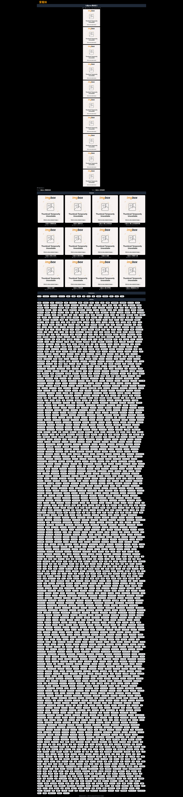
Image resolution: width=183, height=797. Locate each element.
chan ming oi (76, 598)
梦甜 (85, 568)
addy (73, 580)
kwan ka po (72, 415)
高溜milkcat (46, 515)
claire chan (74, 615)
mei (115, 417)
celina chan (48, 519)
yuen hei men (140, 371)
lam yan (97, 468)
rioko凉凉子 (101, 307)
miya (53, 334)
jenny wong (117, 410)
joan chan (126, 532)
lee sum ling (141, 537)
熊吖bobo (78, 510)
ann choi (101, 583)
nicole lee (94, 478)
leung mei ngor (91, 471)
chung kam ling (122, 612)
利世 (63, 356)
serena (47, 488)
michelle (40, 341)
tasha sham (108, 424)
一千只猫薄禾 (127, 429)
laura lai (116, 415)
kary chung (76, 534)
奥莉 (49, 397)
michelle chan (140, 417)
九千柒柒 (40, 505)
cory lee (125, 405)
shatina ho (88, 390)
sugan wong (109, 490)
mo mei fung (68, 544)
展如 (122, 563)
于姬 (55, 363)
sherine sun (88, 488)
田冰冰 (57, 322)
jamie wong (99, 383)
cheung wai (139, 602)
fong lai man (56, 456)
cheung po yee (80, 405)
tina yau (140, 493)
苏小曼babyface (47, 358)
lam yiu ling (105, 468)
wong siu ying (110, 361)
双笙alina (65, 432)
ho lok (71, 529)
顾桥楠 (102, 578)
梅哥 (81, 568)
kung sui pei (123, 466)
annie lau (40, 378)
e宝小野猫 (62, 624)
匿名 (60, 432)
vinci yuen (76, 554)
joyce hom (63, 412)
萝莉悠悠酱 (59, 512)
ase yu (76, 585)
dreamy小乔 (81, 380)
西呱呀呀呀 (45, 337)
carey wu (56, 593)
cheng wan (61, 600)
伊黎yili (54, 505)
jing (121, 532)
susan (61, 332)
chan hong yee (112, 595)
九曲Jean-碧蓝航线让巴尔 (132, 288)
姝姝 (117, 432)
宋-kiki (53, 315)
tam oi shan (50, 551)
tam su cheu (100, 424)
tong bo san (105, 371)
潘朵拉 (112, 568)
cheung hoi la (50, 602)
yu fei (135, 361)
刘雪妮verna (45, 373)
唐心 (108, 505)
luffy (60, 388)
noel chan (102, 478)
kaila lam (118, 463)
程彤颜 (90, 376)
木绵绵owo (73, 307)
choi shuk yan (130, 607)
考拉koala (65, 351)
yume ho (68, 502)
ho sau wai (83, 368)
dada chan (98, 615)
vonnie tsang (93, 498)
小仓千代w (84, 339)
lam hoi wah (63, 468)
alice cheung (74, 358)
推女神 (88, 296)
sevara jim (54, 488)
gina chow (49, 529)
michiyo (40, 419)
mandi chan (80, 473)
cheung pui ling (109, 602)
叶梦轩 (39, 561)
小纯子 (50, 507)
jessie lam (100, 532)
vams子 (47, 349)
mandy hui (87, 541)
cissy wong (119, 449)
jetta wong (41, 463)
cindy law (48, 615)
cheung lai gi (79, 602)
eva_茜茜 (132, 622)
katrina (91, 534)
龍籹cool (90, 366)
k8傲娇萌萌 (57, 385)
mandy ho (88, 473)
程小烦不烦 (40, 351)
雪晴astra (101, 324)
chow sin (115, 610)
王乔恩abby (84, 376)
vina (117, 427)
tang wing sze (86, 551)
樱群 (105, 434)
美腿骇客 (98, 296)
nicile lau (87, 478)
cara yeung (138, 517)
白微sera (68, 571)
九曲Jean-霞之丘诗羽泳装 (105, 223)
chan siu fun (103, 519)
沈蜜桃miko (116, 434)
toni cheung (41, 427)
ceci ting (59, 444)
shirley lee (96, 390)
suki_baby (112, 549)
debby (57, 380)
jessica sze (92, 532)
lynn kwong (133, 368)
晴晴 (137, 566)
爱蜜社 (79, 296)
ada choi (104, 366)
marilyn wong (125, 473)
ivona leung (126, 458)
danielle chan (94, 524)
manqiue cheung (105, 473)
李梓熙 (113, 332)
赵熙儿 (104, 512)
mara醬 (140, 368)
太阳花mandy (123, 561)
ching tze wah (60, 368)
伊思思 (50, 559)
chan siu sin (102, 598)
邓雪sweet (110, 512)
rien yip (135, 483)
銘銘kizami (40, 312)
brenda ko (121, 590)
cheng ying (80, 600)
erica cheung (121, 620)
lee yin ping (141, 385)
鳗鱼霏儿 (47, 312)
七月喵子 (72, 332)
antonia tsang (72, 439)
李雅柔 (73, 322)
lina (110, 346)
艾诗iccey (81, 573)
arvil (56, 378)
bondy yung (97, 441)
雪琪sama (127, 312)
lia (39, 388)
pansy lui (40, 480)
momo (114, 476)
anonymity (112, 351)
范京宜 (109, 573)
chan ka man (121, 595)
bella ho (92, 588)
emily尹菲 (59, 337)
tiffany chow (50, 393)
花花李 (87, 573)
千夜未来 (79, 363)
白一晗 (46, 400)
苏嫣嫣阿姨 (61, 437)
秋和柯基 (69, 317)
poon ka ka (128, 480)
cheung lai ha (51, 368)
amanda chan (112, 366)
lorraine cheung (123, 539)
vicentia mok (101, 427)
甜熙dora (53, 571)
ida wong (110, 529)
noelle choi (111, 478)
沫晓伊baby (124, 434)
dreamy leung (112, 524)
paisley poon (41, 422)
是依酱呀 (63, 317)
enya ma (92, 454)
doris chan (79, 617)
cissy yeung (65, 615)
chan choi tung (82, 595)
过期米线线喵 (123, 302)
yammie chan (60, 429)
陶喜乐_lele (138, 327)
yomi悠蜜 (132, 371)
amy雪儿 (79, 515)
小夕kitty (61, 397)
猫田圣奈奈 (77, 376)
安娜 (77, 563)
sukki (85, 371)
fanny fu (90, 624)
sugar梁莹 (78, 371)
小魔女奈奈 (63, 434)
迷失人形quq (109, 341)
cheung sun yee (124, 446)
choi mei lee (92, 607)
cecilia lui (61, 405)
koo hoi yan (64, 415)
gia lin (92, 629)
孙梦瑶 (128, 432)
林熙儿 (50, 568)
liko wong (118, 471)
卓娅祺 (52, 373)
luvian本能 (86, 322)
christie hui (94, 449)
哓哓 (75, 561)
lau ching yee (108, 415)
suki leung (122, 490)
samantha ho (74, 485)
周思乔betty (69, 356)
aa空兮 (67, 580)
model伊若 (107, 476)
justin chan (49, 385)
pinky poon (115, 480)
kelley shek (79, 385)
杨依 (132, 507)
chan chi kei (111, 444)
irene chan (125, 529)
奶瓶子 (135, 561)
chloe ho (92, 522)
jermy (107, 461)
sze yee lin (74, 493)
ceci (138, 366)
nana (57, 334)
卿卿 (45, 397)
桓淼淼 (76, 568)
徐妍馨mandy (63, 566)
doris (72, 617)
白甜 (140, 349)
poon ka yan (100, 546)
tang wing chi (76, 551)
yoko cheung (103, 429)
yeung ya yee (122, 500)
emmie (115, 358)
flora (139, 322)
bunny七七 (121, 441)
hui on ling (100, 458)
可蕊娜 (139, 559)
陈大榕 (39, 578)
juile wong (41, 385)
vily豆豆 (69, 554)
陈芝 (58, 578)
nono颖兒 (141, 544)
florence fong (114, 527)
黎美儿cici (40, 580)
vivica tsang (76, 498)
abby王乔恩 (102, 400)
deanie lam (103, 524)
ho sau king (58, 410)
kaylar (106, 315)
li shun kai (66, 539)
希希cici (132, 563)
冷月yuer (119, 559)
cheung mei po (89, 602)
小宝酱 (44, 507)
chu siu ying (103, 449)
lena (111, 327)
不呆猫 (71, 334)
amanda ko (115, 580)
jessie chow (132, 461)
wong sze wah (50, 556)
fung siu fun (88, 456)
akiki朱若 (87, 580)
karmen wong (67, 534)
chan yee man (130, 519)
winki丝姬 (120, 393)
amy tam (48, 402)
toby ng (59, 393)
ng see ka (54, 361)
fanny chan (82, 624)
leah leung (101, 537)
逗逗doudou (70, 400)
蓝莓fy (65, 512)
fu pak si (114, 627)
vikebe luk (49, 498)
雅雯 (113, 376)
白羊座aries (75, 571)
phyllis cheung (67, 422)
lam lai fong (72, 468)
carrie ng (139, 402)
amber (138, 376)
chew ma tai (81, 605)
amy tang (105, 351)
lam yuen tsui (98, 368)
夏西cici (105, 319)
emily (69, 454)
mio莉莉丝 (60, 544)
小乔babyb (92, 563)
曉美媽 (82, 319)
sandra (135, 546)
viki (64, 554)
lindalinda (41, 344)
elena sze (139, 524)
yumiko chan (86, 395)
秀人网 (39, 296)
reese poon (85, 422)
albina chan (127, 400)
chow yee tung (131, 610)
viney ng (123, 427)
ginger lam (108, 407)
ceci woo (48, 595)
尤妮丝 (102, 302)
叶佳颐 (69, 344)
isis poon (90, 383)
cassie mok (48, 405)
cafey (127, 590)
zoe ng (100, 556)
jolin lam (48, 412)
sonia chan (64, 490)
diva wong (40, 454)
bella (86, 588)
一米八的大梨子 (65, 334)
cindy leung (57, 615)
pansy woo (48, 480)
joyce (105, 463)
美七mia (65, 315)
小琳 (57, 434)
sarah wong (98, 485)
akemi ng (124, 376)
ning (104, 354)
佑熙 (39, 373)
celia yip (55, 595)
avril (75, 315)
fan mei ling (130, 454)
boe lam (73, 517)
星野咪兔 (64, 346)
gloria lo (133, 629)
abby (125, 305)
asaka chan (69, 585)
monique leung (93, 544)
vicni (60, 310)
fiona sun (40, 354)
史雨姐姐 (98, 505)
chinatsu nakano (134, 446)
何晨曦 (65, 363)
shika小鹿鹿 (109, 307)
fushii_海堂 (141, 380)
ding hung (55, 617)
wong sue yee (41, 429)
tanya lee (101, 551)
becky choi (138, 439)
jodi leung (128, 383)
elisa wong (110, 380)
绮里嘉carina (46, 437)
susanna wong (57, 493)
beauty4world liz (69, 588)
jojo (80, 463)
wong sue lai (136, 554)
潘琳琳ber (109, 397)
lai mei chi (40, 468)
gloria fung (126, 629)
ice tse (103, 529)
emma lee (106, 620)
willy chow (128, 498)
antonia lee (66, 402)
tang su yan (68, 551)
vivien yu (83, 554)
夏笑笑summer (89, 432)
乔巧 (143, 502)
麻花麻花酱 (132, 332)
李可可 (39, 376)
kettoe (123, 337)
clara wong (136, 522)
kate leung (141, 463)
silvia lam (76, 424)
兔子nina (100, 559)
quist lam (58, 483)
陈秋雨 (60, 358)
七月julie (111, 556)
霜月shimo (40, 329)
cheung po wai (99, 602)
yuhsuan (94, 556)
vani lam (40, 554)
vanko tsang (48, 554)
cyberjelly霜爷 (78, 524)
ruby (117, 354)
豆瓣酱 (129, 322)
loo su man (105, 539)
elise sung (40, 527)
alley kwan (41, 402)
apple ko (116, 515)
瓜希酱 (61, 319)
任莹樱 (60, 363)
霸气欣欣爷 (76, 578)
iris (48, 334)
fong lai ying (123, 527)
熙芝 (124, 568)
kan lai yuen (49, 534)
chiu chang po (41, 607)
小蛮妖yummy (70, 327)
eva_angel (125, 622)
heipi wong (41, 458)
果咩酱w (138, 356)
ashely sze (99, 439)
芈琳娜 (142, 510)
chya (116, 522)
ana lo (39, 583)
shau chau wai (79, 488)
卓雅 (134, 559)
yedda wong (69, 429)
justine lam (41, 534)
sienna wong (113, 488)
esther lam (108, 454)
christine (120, 351)
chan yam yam (121, 519)
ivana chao (49, 532)
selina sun (48, 549)
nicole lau (132, 419)
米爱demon (120, 571)
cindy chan (41, 615)
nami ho (47, 478)
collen (119, 405)
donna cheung (64, 617)
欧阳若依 (97, 568)
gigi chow (93, 407)
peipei (79, 480)
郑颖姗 (103, 337)
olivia (98, 322)
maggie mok (73, 541)
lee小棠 (111, 368)
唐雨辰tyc (82, 356)
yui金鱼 (56, 327)
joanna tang (135, 532)
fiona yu (40, 627)
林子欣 (52, 322)
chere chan (88, 600)
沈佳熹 (110, 434)
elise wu (64, 454)
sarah (112, 315)
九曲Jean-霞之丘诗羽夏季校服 (132, 223)
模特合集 (139, 305)
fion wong (140, 624)
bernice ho (95, 402)
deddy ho (112, 451)
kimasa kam (137, 358)
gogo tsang (133, 407)
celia (100, 317)
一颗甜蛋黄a (65, 329)
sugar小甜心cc (127, 324)
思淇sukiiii (109, 356)
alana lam (111, 437)
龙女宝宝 (47, 580)
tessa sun (123, 493)
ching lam (76, 522)
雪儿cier (135, 512)
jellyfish (63, 354)
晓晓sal (115, 566)
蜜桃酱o (58, 400)
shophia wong (120, 390)
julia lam (111, 463)
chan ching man (72, 595)
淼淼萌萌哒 (102, 397)
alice (107, 324)
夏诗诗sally (75, 373)
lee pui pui (116, 537)
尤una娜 (135, 373)
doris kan (87, 617)
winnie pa (127, 393)
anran (110, 515)
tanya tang (97, 493)
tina (127, 307)
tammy (90, 371)
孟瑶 (59, 563)
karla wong (58, 534)
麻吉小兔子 (54, 515)
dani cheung (80, 451)
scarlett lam (126, 485)
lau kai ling (138, 468)
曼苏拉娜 (114, 507)
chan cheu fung (70, 405)
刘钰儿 (87, 315)
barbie (55, 588)
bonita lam (105, 441)
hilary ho (40, 410)
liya (126, 368)
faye (78, 407)
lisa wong (89, 539)
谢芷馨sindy (101, 341)
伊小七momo (47, 505)
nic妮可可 (135, 544)
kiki (85, 466)
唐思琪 (76, 356)
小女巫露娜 (84, 329)
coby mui (90, 615)
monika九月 (100, 419)
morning (107, 419)
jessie (90, 334)
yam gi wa (51, 395)
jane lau (106, 383)
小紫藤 (117, 563)
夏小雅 (88, 356)
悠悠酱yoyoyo (71, 434)
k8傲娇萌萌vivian (72, 412)
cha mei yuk (62, 595)
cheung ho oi (41, 602)
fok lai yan (66, 627)
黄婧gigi (60, 515)
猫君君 (58, 339)
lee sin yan (132, 537)
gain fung (96, 456)
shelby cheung (41, 424)
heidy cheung (138, 456)
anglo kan (77, 583)
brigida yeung (104, 402)
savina (112, 485)
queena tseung (138, 480)
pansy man (58, 422)
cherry (136, 378)
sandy (141, 546)
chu (45, 332)
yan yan (66, 556)
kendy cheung (114, 412)
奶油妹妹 (111, 363)
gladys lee (50, 383)
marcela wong (115, 473)
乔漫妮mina (57, 356)
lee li (105, 368)
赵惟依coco (75, 576)
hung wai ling (95, 529)
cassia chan (41, 444)
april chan (81, 439)
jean (70, 532)
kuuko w (89, 310)
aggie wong (80, 580)
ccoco (143, 593)
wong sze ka (41, 556)
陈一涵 (141, 576)
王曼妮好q (85, 510)
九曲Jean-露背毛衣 (78, 223)
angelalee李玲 (60, 583)
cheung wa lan (129, 602)
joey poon (40, 412)
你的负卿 (122, 315)
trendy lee (59, 495)
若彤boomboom (41, 512)
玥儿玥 (107, 510)
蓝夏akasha (46, 319)
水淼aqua (67, 305)
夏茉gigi (116, 334)
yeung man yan (68, 395)
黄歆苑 (116, 341)
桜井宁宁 (116, 319)
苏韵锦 (104, 573)
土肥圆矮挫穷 (133, 307)
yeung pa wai (113, 500)
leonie (77, 354)
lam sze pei (124, 385)
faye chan (97, 624)
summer (134, 549)
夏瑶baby (100, 363)
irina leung (41, 532)
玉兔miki (52, 324)
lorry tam (76, 417)
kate (97, 344)
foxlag (73, 456)
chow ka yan (68, 449)
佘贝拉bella (55, 317)
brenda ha (97, 517)
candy (96, 346)
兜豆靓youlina (79, 332)
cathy (54, 405)
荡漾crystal (116, 573)
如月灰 (101, 332)
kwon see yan (132, 466)
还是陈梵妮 (106, 576)
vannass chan (84, 427)
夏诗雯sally (83, 373)
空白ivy (113, 571)
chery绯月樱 (115, 600)
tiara (127, 354)
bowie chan (83, 590)
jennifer (81, 315)
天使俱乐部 (105, 296)
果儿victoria (54, 305)
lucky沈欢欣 (40, 541)
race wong (66, 483)
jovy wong (135, 383)
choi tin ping (139, 607)
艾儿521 (70, 573)
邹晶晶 (87, 344)
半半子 (71, 329)
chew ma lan (72, 605)
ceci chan (40, 595)
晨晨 (124, 566)
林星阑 (132, 327)
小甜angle (106, 563)
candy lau (129, 441)
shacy (122, 354)
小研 (112, 563)
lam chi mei (130, 341)
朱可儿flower (139, 329)
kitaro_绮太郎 (83, 305)
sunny (57, 344)
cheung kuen (60, 602)
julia (142, 532)
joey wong (73, 463)
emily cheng (55, 527)
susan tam (48, 493)
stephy (91, 312)
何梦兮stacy (61, 559)
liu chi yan (103, 344)
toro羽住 (65, 393)
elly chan (55, 620)
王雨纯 (66, 302)
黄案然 (137, 578)
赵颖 (63, 400)
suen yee (101, 490)
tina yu (40, 495)
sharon (71, 488)
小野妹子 (97, 312)
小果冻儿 (79, 337)
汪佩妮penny (66, 510)
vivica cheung (66, 498)
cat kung (103, 593)
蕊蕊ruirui (72, 512)
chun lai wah (104, 612)
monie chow (84, 419)
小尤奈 (100, 327)
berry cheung (105, 588)
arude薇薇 (88, 358)
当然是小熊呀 (70, 507)
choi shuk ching (110, 607)
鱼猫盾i (124, 578)
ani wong (85, 583)
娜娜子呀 (122, 432)
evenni (113, 329)
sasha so (106, 485)
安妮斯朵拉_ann (114, 373)
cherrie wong (97, 600)
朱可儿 (90, 305)
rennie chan (127, 483)
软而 (92, 437)
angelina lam (41, 439)
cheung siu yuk (119, 602)
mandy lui (75, 388)
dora (67, 312)
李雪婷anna (46, 376)
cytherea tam (59, 451)
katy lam (50, 466)
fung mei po (140, 627)
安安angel (142, 505)
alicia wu (102, 580)
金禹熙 (129, 576)
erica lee (129, 620)
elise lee (131, 617)
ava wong (115, 439)
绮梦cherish (76, 346)
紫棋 (138, 571)
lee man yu (63, 471)
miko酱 (115, 346)
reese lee (75, 390)
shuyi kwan (69, 424)
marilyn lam (105, 541)
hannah (57, 529)
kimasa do (99, 466)
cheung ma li (104, 446)
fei (118, 624)
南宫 (120, 305)
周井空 (70, 349)
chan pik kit (94, 598)
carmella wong (70, 593)
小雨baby (63, 507)
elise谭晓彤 (137, 617)
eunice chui (81, 622)
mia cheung (75, 476)
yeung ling (86, 429)
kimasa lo (106, 466)
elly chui (62, 620)
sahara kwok (56, 485)
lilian (124, 471)
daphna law (124, 615)
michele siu (83, 476)
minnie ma (52, 544)
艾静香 (92, 319)
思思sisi (82, 566)
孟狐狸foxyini (105, 373)
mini (46, 544)
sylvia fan (66, 493)
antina (40, 585)
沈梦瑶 (139, 307)
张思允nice (78, 341)
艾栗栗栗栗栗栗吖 (108, 339)
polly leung (92, 546)
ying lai (139, 500)
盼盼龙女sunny (90, 571)
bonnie (138, 588)
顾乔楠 (134, 322)
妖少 (134, 324)
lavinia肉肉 (120, 312)
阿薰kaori (77, 400)
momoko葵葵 (121, 317)
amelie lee (123, 580)
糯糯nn (133, 571)
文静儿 (124, 356)
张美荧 (44, 566)
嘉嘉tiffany (73, 432)
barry (61, 588)
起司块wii (113, 312)
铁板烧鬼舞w (129, 315)
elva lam (77, 620)
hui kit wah (83, 458)
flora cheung (48, 627)
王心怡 (95, 339)
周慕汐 (93, 315)
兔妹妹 (73, 505)
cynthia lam (41, 407)
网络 (93, 296)
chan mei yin (85, 519)
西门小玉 (81, 437)
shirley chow (60, 424)
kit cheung (106, 534)
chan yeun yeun (128, 378)
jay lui (64, 532)
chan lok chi (48, 598)
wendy (105, 393)
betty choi (72, 441)
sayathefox (117, 327)
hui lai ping (74, 410)
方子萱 (77, 324)
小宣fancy (122, 373)
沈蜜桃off (112, 349)
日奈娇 (117, 322)
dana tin (49, 407)
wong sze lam (50, 429)
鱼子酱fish (48, 310)
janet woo (92, 410)
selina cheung (135, 485)
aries (119, 366)
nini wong (140, 419)
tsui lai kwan (59, 427)
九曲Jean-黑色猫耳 (100, 190)
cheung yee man (62, 605)
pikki (108, 480)
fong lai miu (66, 456)
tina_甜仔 (116, 344)
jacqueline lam (52, 461)
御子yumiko (130, 363)
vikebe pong (110, 427)
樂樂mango (58, 376)
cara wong (122, 402)
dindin (48, 617)
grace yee (141, 407)
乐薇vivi (124, 556)
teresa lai (97, 371)
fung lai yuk (122, 627)
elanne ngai (114, 617)
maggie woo (109, 417)
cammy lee (134, 590)
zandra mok (41, 363)
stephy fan (104, 549)
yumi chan (75, 502)
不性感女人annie (136, 429)
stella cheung (81, 490)
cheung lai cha (69, 602)
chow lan (76, 449)
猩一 (122, 397)
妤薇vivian (117, 363)
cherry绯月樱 (141, 312)
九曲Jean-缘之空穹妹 (105, 288)
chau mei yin (41, 522)
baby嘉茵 (134, 585)
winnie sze (40, 500)
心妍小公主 (96, 310)
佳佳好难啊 (125, 395)
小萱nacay (56, 507)
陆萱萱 (107, 302)
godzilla (76, 339)
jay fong (109, 410)
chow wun (122, 610)
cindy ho (101, 358)
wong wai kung (42, 395)
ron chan (116, 422)
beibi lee (88, 402)
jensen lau (101, 461)
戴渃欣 (82, 507)
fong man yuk (133, 527)
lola (73, 337)
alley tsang (131, 376)
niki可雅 (98, 354)
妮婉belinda (142, 561)
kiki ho (90, 368)
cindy (52, 329)
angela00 (140, 437)
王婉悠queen (128, 349)
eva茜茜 (138, 622)
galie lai (67, 629)
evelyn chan (125, 380)
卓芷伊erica (85, 363)
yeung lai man (77, 429)
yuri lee (102, 502)
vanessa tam (84, 495)
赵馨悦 (82, 576)
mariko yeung (96, 541)
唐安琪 (110, 305)
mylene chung (137, 476)
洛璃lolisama (120, 349)
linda (83, 354)
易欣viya (99, 566)
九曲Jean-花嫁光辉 (78, 288)
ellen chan (71, 407)
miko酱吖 (40, 371)
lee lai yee (123, 415)
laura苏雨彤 (74, 537)
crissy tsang (50, 524)
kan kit (134, 463)
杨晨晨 (39, 302)
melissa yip (56, 476)
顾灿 (120, 339)
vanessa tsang (78, 393)
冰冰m (113, 559)
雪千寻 (105, 437)
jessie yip (139, 461)
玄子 (130, 434)
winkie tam (137, 498)
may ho (120, 541)
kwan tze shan (106, 385)
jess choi (124, 410)
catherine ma (135, 593)
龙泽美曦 (95, 400)
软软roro (52, 337)
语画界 (68, 296)
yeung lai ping (103, 500)
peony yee (85, 480)
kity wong (40, 415)
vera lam (93, 427)
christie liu (56, 612)
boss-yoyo (75, 590)
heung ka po (49, 458)
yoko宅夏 (105, 322)
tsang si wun (50, 427)
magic (80, 541)
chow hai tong (63, 610)
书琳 (142, 556)
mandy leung (67, 388)
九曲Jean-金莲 (105, 256)
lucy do (138, 471)
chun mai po (113, 612)
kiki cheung (91, 466)
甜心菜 (112, 510)
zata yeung (108, 502)
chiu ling (50, 607)
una (135, 337)
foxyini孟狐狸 (41, 334)
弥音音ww (78, 327)
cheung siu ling (91, 405)
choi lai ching (66, 607)
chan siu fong (109, 378)
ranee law (67, 390)
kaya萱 (113, 317)
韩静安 (47, 329)
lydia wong (46, 473)
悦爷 (87, 566)
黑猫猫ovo (137, 319)
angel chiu (124, 437)
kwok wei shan (91, 415)
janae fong (69, 461)
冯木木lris (47, 315)
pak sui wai (139, 478)
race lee (61, 390)
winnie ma (98, 554)
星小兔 (109, 566)
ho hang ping (49, 410)
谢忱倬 (64, 576)
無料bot (79, 322)
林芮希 (142, 507)
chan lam (40, 598)
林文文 (44, 568)
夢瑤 (110, 561)
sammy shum (128, 546)
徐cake (55, 566)
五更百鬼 (87, 317)
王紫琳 (127, 397)
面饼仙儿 (40, 305)
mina (48, 361)
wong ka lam (107, 554)
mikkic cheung (56, 419)
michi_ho (136, 541)
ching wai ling (123, 605)
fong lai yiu (99, 627)
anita (113, 324)
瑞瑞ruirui (136, 434)
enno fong (85, 454)
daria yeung (89, 451)
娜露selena (40, 322)
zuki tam (137, 502)
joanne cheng (139, 410)
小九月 (139, 324)
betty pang (114, 588)
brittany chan (113, 402)
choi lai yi (83, 607)
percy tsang (94, 480)
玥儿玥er (123, 322)
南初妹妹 (40, 397)
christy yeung (85, 612)
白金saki (40, 332)
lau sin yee (66, 537)
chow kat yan (90, 610)
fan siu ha (68, 624)
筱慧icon (97, 376)
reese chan (110, 483)
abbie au (72, 515)
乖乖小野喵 (137, 556)
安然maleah (53, 307)
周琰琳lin (93, 363)
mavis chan (113, 541)
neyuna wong (132, 388)
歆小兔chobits (58, 510)
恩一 (51, 346)
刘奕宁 (101, 334)
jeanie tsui (93, 461)
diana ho (64, 380)
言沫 (70, 315)
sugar (116, 490)
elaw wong (75, 368)
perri (68, 361)
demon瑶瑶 (119, 451)
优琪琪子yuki (47, 432)
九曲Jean (42, 188)
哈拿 (103, 505)
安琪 (81, 563)
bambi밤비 (126, 339)
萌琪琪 (39, 576)
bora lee (68, 590)
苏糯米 (99, 573)
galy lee (74, 629)
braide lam (99, 590)
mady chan (92, 417)
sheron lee (97, 488)
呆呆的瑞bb (59, 561)
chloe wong (100, 522)
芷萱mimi (93, 573)
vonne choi (84, 498)
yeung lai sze (59, 395)
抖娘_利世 (133, 310)
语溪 (83, 512)
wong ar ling (66, 500)
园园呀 (120, 505)
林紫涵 (55, 568)
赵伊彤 (69, 576)
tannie (94, 551)
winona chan (49, 500)
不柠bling (113, 395)
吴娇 (53, 561)
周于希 (52, 302)
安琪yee (54, 397)
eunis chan (63, 527)
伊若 (55, 559)
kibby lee (72, 466)
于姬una (40, 559)
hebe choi (130, 456)
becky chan (79, 588)
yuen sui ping (86, 556)
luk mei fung (58, 541)
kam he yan (70, 354)
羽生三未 (53, 573)
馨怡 (90, 400)
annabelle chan (57, 402)
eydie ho (48, 624)
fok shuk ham (74, 627)
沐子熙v (65, 376)
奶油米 (130, 561)
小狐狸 (129, 373)
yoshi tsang (128, 361)
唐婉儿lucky (87, 561)
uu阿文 (136, 551)
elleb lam (63, 407)
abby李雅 (97, 366)
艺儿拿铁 (132, 510)
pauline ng (56, 546)
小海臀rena (122, 334)
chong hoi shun (42, 610)
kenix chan (65, 466)
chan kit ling (130, 595)
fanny (75, 624)
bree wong (107, 590)
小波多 (85, 349)
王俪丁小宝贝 (135, 568)
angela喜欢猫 (93, 327)
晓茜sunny (94, 434)
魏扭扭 (119, 578)
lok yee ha (44, 388)
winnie (104, 305)
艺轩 (82, 324)
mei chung (48, 476)
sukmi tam (119, 549)
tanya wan (105, 493)
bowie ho (91, 590)
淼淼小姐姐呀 (66, 366)
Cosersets (88, 8)
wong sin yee (76, 500)
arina (62, 585)
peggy (70, 546)
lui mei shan (49, 541)
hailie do (58, 383)
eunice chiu (116, 454)
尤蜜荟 (73, 296)
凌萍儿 (124, 559)
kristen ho (114, 466)
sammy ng (82, 485)
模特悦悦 (50, 510)
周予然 (65, 561)
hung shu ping (83, 410)
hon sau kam (73, 383)
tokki (118, 551)
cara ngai (40, 593)
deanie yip (97, 451)
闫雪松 (117, 512)
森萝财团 (86, 302)
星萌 (72, 397)
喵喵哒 (101, 561)
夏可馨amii (80, 432)
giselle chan (117, 407)
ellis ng (48, 620)
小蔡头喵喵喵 (87, 307)
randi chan (56, 371)
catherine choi (126, 593)
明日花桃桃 (91, 349)
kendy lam (57, 466)
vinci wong (57, 498)
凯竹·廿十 (54, 432)
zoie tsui (130, 502)
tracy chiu (51, 495)
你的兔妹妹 (67, 505)
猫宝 (73, 366)
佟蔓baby (61, 505)
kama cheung (126, 463)
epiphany (113, 620)
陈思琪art (85, 400)
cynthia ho (41, 451)
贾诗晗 (93, 512)
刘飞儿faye (62, 327)
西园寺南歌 (81, 344)
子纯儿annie (96, 373)
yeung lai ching (42, 356)
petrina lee (102, 480)
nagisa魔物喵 (59, 302)
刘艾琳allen (78, 334)
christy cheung (76, 612)
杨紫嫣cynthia (54, 319)
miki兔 (99, 388)
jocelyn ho (58, 463)
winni (136, 427)
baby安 (140, 585)
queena (54, 390)
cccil (102, 378)
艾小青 (87, 324)
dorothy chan (72, 380)
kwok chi (123, 534)
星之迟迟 (137, 302)
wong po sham (136, 393)
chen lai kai (41, 446)
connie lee (127, 351)
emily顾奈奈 (107, 317)
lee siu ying (133, 385)
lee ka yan (139, 339)
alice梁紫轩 (134, 400)
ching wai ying (133, 605)
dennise (135, 351)
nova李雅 (141, 388)
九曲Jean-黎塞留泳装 (45, 190)
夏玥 (106, 561)
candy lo (121, 517)
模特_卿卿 (91, 568)
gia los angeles (101, 629)
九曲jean (54, 312)
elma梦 (47, 527)
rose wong (48, 485)
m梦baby (40, 478)
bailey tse (40, 588)
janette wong (101, 410)
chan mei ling (57, 598)
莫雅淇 (134, 573)
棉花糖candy (47, 366)
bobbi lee (89, 441)
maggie (129, 337)
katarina (98, 412)
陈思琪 (55, 358)
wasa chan (111, 498)
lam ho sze (54, 468)
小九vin (52, 434)
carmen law (131, 402)
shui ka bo (74, 549)
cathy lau (40, 519)
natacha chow (115, 419)
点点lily (118, 568)
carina (62, 593)
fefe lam (113, 624)
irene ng (141, 529)
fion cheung (132, 624)
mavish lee (40, 476)
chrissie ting (47, 612)
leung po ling (118, 368)
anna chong (124, 583)
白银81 (116, 307)
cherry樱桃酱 (50, 446)
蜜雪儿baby (50, 576)
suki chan (84, 424)
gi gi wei (86, 629)
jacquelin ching (42, 461)
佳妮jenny (78, 559)
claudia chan (50, 380)
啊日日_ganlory (59, 373)
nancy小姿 (129, 346)
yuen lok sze (60, 502)
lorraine (69, 417)
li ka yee (111, 471)
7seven (53, 580)
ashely (90, 346)
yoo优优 (50, 356)
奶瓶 (75, 349)
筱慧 (87, 319)
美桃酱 (98, 337)
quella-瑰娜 (50, 483)
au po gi (98, 585)
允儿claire (72, 363)
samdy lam (40, 349)
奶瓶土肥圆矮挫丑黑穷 (74, 319)
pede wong (64, 546)
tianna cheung (126, 424)
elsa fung (70, 620)
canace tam (114, 517)
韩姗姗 (86, 578)
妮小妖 (39, 563)
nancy (46, 341)
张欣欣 (84, 337)
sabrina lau (131, 422)
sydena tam (84, 361)
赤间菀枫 (87, 437)
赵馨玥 (87, 576)
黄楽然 (67, 307)
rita (141, 483)
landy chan (129, 468)
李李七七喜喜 (131, 356)
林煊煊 (137, 507)
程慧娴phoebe (106, 571)
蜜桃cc (75, 437)
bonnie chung (51, 590)
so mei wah (56, 490)
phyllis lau (47, 390)
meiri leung (122, 417)
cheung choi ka (74, 446)
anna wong (57, 439)
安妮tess (71, 563)
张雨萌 (111, 319)
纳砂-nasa (40, 573)
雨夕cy (63, 578)
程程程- (46, 351)
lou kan (132, 539)
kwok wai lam (116, 385)
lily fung (131, 471)
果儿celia (61, 568)
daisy (66, 451)
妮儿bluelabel (110, 432)
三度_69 (94, 307)
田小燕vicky (60, 571)
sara (115, 310)
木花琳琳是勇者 (115, 302)
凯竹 (129, 559)
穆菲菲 (63, 339)
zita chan (116, 502)
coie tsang (109, 358)
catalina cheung (51, 444)
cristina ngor (59, 524)
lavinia (119, 329)
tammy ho (82, 493)
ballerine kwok (132, 515)
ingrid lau (117, 529)
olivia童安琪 (131, 478)
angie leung (69, 583)
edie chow (56, 407)
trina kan (67, 495)
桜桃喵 (80, 302)
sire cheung (139, 488)
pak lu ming (50, 422)
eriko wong (100, 454)
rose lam (40, 485)
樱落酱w (97, 329)
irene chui (133, 529)
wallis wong (102, 498)
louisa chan (53, 388)
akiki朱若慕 (94, 580)
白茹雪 (103, 329)
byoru (132, 366)
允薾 (132, 317)
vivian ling (134, 354)
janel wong (58, 532)
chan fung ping (93, 595)
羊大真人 (58, 351)
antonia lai (47, 585)
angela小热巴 (75, 305)
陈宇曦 (44, 578)
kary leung (90, 412)
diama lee (135, 451)
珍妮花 (132, 397)
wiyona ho (58, 500)
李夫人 (100, 434)
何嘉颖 (68, 322)
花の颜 (122, 296)
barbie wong (41, 517)
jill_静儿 (107, 532)
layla (48, 471)
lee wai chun (72, 471)
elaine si (102, 380)
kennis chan (123, 412)
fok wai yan (83, 627)
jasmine (113, 383)
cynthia (87, 524)
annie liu (140, 583)
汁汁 (102, 568)
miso (65, 324)
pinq (122, 480)
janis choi (85, 461)
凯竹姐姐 (84, 505)
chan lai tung (76, 519)
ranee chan (94, 483)
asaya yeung (80, 402)
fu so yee (80, 456)
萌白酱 (79, 351)
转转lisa (100, 576)
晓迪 (120, 566)
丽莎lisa (118, 556)
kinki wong (88, 385)
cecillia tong (77, 444)
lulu (39, 473)
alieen (108, 580)
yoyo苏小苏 (77, 556)
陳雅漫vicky (98, 437)
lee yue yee (40, 539)
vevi (132, 344)
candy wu (141, 590)
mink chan (106, 388)
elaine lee (94, 380)
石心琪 (39, 437)
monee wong (84, 544)
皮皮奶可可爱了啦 (129, 319)
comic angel (73, 302)
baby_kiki (123, 515)
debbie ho (105, 451)
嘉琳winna (113, 505)
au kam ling (107, 439)
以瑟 (45, 559)
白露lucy (82, 571)
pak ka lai (40, 546)
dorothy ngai (95, 617)
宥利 (39, 434)
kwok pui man (81, 415)
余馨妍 (67, 559)
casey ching (137, 441)
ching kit (107, 605)
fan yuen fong (139, 454)
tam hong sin (41, 551)
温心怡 (39, 337)
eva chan (104, 622)
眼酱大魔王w (40, 310)
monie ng (92, 419)
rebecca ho (102, 483)
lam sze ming (57, 537)
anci (45, 583)
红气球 (143, 571)
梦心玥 (85, 334)
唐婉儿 (80, 561)
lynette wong (55, 473)
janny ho (56, 354)
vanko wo (76, 427)
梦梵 (52, 376)
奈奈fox (103, 432)
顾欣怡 (117, 376)
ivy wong (134, 458)
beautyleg (61, 296)
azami (109, 310)
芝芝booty (45, 302)
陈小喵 (121, 307)
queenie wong (41, 483)
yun (88, 502)
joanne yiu (120, 383)
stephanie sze (41, 393)
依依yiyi (89, 559)
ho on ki (65, 383)
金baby (123, 576)
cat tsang (110, 593)
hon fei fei (66, 410)
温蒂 (73, 510)
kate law (84, 534)
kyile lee (130, 534)
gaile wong (49, 629)
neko (56, 332)
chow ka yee (81, 610)
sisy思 (96, 334)
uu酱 (71, 393)
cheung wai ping (52, 605)
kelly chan (105, 412)
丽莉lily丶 (40, 339)
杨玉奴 (39, 568)
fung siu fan (85, 407)
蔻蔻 (44, 576)
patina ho (64, 480)
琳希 (39, 571)
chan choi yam (41, 368)
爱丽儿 (128, 568)
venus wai (101, 495)
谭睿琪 (88, 512)
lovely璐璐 (139, 539)
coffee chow (134, 449)
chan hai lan (102, 595)
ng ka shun (79, 478)
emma (141, 351)
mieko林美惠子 (92, 388)
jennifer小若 (77, 532)
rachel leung (75, 483)
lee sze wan (140, 415)
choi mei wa (100, 607)
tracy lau (130, 551)
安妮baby (65, 563)
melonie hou (131, 417)
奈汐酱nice (75, 317)
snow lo (48, 490)
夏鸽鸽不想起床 (89, 332)
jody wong (66, 463)
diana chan (140, 615)
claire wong (83, 615)
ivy (92, 344)
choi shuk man (120, 607)
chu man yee (95, 612)
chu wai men (41, 380)
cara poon (48, 593)
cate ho (117, 593)
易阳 (104, 566)
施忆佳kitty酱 (95, 507)
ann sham (108, 583)
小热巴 (67, 397)
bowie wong (85, 378)
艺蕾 (137, 510)
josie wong (98, 463)
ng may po (124, 419)
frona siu (107, 627)
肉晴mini (126, 510)
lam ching (40, 537)
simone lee (122, 488)
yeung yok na (131, 500)
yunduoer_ (94, 502)
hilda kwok (64, 529)
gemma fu (104, 456)
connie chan (41, 524)
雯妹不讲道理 (97, 305)
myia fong (128, 476)
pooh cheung (77, 422)
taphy (107, 551)
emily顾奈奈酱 (77, 454)
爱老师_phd (60, 312)
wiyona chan (124, 371)
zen (102, 395)
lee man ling (132, 415)
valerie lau (68, 427)
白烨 (122, 319)
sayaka (118, 485)
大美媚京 (96, 432)
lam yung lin (114, 468)
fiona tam (122, 358)
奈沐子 (95, 332)
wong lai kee (55, 349)
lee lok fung (55, 471)
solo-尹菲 (40, 315)
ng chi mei (127, 544)
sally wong (65, 485)
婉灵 (51, 563)
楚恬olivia (83, 397)
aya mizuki (122, 439)
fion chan (104, 527)
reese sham (93, 422)
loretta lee (113, 539)
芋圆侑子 (119, 332)
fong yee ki (134, 380)
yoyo (115, 305)
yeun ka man (85, 500)
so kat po (90, 549)
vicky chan (125, 495)
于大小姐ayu (63, 349)
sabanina (123, 422)
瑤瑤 (43, 571)
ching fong (99, 605)
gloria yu (125, 407)
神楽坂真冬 (61, 307)
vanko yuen (93, 495)
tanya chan (89, 493)
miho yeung (47, 419)
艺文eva (64, 573)
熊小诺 (136, 315)
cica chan (110, 449)
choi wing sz (109, 522)
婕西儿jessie (40, 346)
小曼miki (100, 563)
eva (108, 329)
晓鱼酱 (108, 507)
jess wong (84, 532)
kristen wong (96, 385)
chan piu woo (120, 444)
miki (39, 324)
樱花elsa (90, 397)
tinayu (112, 551)
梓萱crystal (91, 337)
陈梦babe (84, 366)
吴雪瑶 (132, 329)
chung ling (132, 612)
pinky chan (77, 546)
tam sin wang (59, 551)
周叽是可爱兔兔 (108, 334)
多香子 (90, 373)
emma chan (98, 620)
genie (80, 629)
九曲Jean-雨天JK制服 (77, 256)
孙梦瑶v (77, 329)
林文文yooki (125, 327)
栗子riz (44, 510)
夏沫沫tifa (47, 339)
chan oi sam (85, 598)
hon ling (87, 529)
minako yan (66, 419)
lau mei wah (41, 471)
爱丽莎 (70, 376)
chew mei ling (89, 605)
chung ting (140, 612)
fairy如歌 (139, 332)
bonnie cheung (42, 590)
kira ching (138, 412)
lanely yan (138, 341)
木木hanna (121, 507)
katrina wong (41, 466)
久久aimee (71, 324)
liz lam (54, 417)
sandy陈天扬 (64, 371)
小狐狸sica (91, 329)
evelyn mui (40, 624)
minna (46, 307)
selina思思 (56, 549)
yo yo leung (78, 395)
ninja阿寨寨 (61, 361)
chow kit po (99, 610)
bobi (69, 378)
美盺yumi (47, 573)
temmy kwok (117, 424)
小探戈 (124, 363)
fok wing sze (47, 456)
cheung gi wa (139, 600)
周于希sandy (138, 317)
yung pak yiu (96, 395)
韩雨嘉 (39, 515)
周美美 (70, 561)
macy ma (66, 541)
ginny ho (117, 629)
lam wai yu (90, 468)
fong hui (91, 627)
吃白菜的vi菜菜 (46, 561)
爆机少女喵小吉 (73, 310)
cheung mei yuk (114, 446)
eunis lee (117, 380)
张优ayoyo (138, 563)
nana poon (110, 544)
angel (81, 358)
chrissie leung (111, 405)
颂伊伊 (108, 578)
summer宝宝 (59, 341)
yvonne (141, 361)
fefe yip (40, 456)
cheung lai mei (94, 446)
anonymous (110, 337)
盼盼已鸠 (52, 400)
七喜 (106, 556)
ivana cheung (117, 458)
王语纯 (141, 568)
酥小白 (118, 576)
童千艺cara (118, 510)
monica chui (124, 388)
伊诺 (119, 395)
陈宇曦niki (128, 512)
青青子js (125, 332)
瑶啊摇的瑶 (40, 400)
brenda (114, 590)
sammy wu (89, 485)
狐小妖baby (116, 397)
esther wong (72, 622)
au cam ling (83, 585)
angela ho (51, 583)
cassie (97, 593)
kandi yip (64, 385)
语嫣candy (57, 576)
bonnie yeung (81, 517)
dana (106, 327)
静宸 (82, 578)
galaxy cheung (58, 629)
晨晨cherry (130, 566)
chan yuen (120, 598)
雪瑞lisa (69, 578)
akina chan (118, 400)
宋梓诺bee (102, 356)
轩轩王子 (93, 576)
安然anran (140, 432)
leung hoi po (49, 539)
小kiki (86, 563)
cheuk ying (130, 600)
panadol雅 (48, 546)
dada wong (106, 615)
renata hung (118, 483)
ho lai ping (58, 458)
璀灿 (142, 434)
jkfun (54, 310)
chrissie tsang (84, 449)
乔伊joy (130, 556)
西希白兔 (85, 351)
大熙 (105, 363)
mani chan (96, 473)
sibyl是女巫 (82, 549)
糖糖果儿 (127, 571)
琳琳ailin (139, 397)
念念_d (90, 339)
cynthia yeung (49, 451)
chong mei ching (53, 610)
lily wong (82, 539)
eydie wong (80, 527)
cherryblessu (106, 600)
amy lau (135, 580)
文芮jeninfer (118, 356)
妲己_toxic (130, 302)
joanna (44, 327)
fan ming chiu (96, 527)
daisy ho (72, 451)
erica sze (40, 622)
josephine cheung (88, 463)
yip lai (39, 502)
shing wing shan (65, 549)
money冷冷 (121, 346)
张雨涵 (50, 566)
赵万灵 (99, 512)
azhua (121, 585)
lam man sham (81, 468)
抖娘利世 (88, 507)
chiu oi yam (50, 449)
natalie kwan (119, 544)
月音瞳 (47, 322)
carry (133, 312)
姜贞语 (136, 505)
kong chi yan (115, 534)
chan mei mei (67, 598)
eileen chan (121, 524)
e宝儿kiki (55, 624)
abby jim (66, 358)
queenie (126, 329)
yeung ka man (94, 500)
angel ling (132, 437)
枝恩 (39, 510)
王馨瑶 (135, 349)
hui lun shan (91, 458)
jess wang (114, 461)
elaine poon (49, 454)
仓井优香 (63, 344)
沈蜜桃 (96, 397)
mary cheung (135, 473)
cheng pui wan (52, 600)
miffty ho (100, 476)
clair (121, 522)
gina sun (100, 407)
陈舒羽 (108, 376)
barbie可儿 (126, 366)
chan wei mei (119, 378)
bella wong (57, 517)
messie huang (49, 344)
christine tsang (65, 612)
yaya (71, 556)
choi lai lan (76, 607)
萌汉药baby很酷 (51, 512)
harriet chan (122, 456)
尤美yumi (111, 322)
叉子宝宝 (66, 341)
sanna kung (140, 422)
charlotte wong (140, 519)
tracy (124, 551)
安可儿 (133, 432)
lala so (47, 468)
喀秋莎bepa (94, 561)
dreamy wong (105, 617)
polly (84, 546)
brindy (132, 339)
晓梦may (87, 434)
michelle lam (92, 476)
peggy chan (72, 480)
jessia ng (131, 410)
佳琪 (84, 559)
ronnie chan (119, 546)
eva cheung (111, 622)
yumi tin (82, 502)
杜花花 (77, 397)
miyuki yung (115, 388)
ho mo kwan (79, 529)
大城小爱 (115, 561)
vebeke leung (88, 393)
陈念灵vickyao (52, 578)
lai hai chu (140, 466)
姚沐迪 (131, 505)
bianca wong (130, 588)
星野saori (141, 373)
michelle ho (128, 541)
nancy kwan (63, 478)
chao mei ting (129, 598)
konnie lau (55, 415)
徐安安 (76, 312)
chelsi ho (137, 444)
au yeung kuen (106, 585)
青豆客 (116, 296)
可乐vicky (98, 319)
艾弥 (75, 573)
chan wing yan (111, 598)
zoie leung (49, 363)
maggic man (100, 417)
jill (49, 317)
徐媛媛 (77, 507)
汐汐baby (54, 366)
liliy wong (74, 539)
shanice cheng (63, 488)
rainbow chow (84, 483)
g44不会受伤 (48, 354)
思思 (77, 566)
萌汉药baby (103, 310)
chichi (117, 337)
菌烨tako (94, 341)
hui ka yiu (75, 458)
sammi (52, 341)
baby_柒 (95, 358)
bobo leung (76, 378)
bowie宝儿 (89, 517)
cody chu (126, 449)
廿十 (47, 346)
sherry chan (51, 424)
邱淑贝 (112, 576)
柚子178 (39, 366)
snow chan (41, 490)
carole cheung (81, 593)
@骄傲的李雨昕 (60, 580)
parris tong (56, 480)
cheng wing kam (71, 600)
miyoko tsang (74, 419)
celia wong (102, 444)
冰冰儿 (79, 505)
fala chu (88, 527)
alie (118, 437)
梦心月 (97, 302)
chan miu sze (94, 519)
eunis (88, 622)
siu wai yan (129, 390)
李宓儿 (69, 346)
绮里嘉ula (142, 315)
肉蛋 (59, 573)
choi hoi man (59, 449)
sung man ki (140, 490)
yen (67, 332)
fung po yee (41, 629)
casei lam (40, 405)
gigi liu (129, 358)
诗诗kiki (44, 317)
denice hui (132, 615)
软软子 (78, 366)
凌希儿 (131, 395)
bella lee (49, 517)
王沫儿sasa (92, 510)
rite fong (101, 422)
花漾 (84, 296)
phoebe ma (110, 354)
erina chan (48, 622)
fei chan (124, 624)
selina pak (40, 549)
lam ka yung (49, 537)
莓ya (129, 573)
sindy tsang (130, 488)
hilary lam (103, 346)
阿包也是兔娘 (93, 324)
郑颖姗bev (84, 346)
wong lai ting (116, 554)
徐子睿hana (70, 566)
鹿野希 (98, 351)
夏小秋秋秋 (68, 373)
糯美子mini (140, 310)
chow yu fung (141, 610)
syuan (50, 327)
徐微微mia (107, 332)
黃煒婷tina (131, 578)
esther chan (56, 622)
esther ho (64, 622)
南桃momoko (132, 305)
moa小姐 (76, 544)
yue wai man (119, 429)
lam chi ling (138, 534)
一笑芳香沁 (45, 324)
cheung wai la (41, 605)
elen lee (57, 454)
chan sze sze (112, 519)
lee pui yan (124, 537)
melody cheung (65, 476)
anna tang (132, 583)
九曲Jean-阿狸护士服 (132, 256)
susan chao (41, 493)
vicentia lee (57, 554)
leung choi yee (81, 471)
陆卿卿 (102, 376)
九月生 (63, 322)
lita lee (48, 417)
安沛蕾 (39, 507)
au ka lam (91, 585)
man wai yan (72, 473)
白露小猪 (74, 344)
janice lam (77, 461)
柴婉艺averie (104, 349)
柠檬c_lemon (69, 568)
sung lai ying (131, 490)
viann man (108, 495)
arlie (73, 402)
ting (45, 495)
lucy (82, 317)
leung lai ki (58, 539)
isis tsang (108, 458)
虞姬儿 (78, 512)
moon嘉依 (102, 544)
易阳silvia (85, 327)
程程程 (100, 339)
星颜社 (111, 296)
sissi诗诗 (72, 371)
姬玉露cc (45, 563)
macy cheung (90, 354)
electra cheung (131, 524)
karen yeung (82, 412)
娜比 (53, 339)
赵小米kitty (92, 351)
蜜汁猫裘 (65, 310)
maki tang (63, 473)
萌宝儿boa (140, 573)
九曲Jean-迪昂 (50, 288)
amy (130, 580)
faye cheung (106, 624)
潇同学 (107, 568)
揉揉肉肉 (93, 566)
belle (98, 588)
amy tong (142, 580)
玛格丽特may (100, 510)
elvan (83, 620)
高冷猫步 (113, 578)
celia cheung (86, 444)
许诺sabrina (99, 315)
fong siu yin (41, 529)
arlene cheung (90, 439)
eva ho (118, 622)
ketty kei (131, 412)
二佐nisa (46, 305)
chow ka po (72, 610)
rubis (81, 390)
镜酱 (39, 327)
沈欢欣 (60, 366)
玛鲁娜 (59, 315)
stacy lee (97, 549)
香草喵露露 (69, 339)
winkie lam (112, 393)
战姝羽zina (57, 346)
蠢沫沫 (60, 305)
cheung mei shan (67, 522)
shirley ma (104, 390)
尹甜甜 (39, 319)
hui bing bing (66, 458)
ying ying (94, 429)
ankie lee (49, 439)
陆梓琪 (122, 512)
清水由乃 (139, 334)
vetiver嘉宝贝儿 (124, 344)
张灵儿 (39, 566)
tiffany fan (101, 361)
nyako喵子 (119, 324)
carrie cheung (94, 378)
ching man (114, 605)
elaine (88, 380)
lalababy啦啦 (41, 361)
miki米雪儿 (40, 544)
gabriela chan (41, 383)
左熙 (126, 563)
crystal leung (69, 524)
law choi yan (93, 537)
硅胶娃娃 (80, 307)
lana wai (122, 468)
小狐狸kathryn (131, 334)
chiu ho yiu (84, 522)
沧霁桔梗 (40, 358)
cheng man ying (42, 600)
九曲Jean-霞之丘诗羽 (50, 256)
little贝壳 (97, 539)
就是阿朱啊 (40, 307)
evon (123, 454)
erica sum (136, 620)
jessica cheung (122, 461)
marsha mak (84, 388)
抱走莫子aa (94, 317)
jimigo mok (114, 532)
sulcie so (127, 549)
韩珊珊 (97, 578)
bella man (47, 441)
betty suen (122, 588)
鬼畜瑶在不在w (84, 312)
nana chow (54, 478)
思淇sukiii (138, 363)
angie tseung (86, 515)
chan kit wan (57, 519)
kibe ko (79, 466)
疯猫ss (91, 302)
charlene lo (129, 444)
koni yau (48, 415)
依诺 (95, 559)
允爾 (127, 317)
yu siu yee (111, 429)
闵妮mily (135, 576)
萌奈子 (115, 339)
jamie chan (61, 461)
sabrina (58, 329)
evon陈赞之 (122, 341)
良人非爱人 (54, 437)
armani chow (49, 378)
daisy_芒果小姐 (115, 615)
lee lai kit (109, 537)
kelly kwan (98, 534)
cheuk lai (123, 600)
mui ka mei (121, 476)
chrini (39, 612)
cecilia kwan (68, 444)
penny (136, 346)
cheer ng (137, 598)
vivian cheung (97, 393)
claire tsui (128, 522)
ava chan (115, 585)
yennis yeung (119, 361)
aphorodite (56, 585)
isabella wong (82, 383)
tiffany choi (92, 361)
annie (64, 439)
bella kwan (63, 378)
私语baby (98, 571)
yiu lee (52, 502)
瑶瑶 (48, 571)
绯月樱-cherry (105, 312)
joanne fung (49, 463)
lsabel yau (84, 417)
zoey (140, 337)
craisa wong (133, 405)
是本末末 (103, 507)
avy (66, 319)
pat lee (39, 390)
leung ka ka (41, 417)
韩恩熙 (92, 578)
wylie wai (58, 556)
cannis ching (130, 517)
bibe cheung (66, 517)
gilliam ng (110, 629)
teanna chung (114, 493)
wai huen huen (114, 371)
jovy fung (55, 412)
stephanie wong (92, 490)
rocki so (109, 422)
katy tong (71, 385)
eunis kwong (95, 622)
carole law (90, 593)
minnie (110, 344)
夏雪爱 (125, 505)
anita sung (93, 583)
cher (48, 522)
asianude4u (54, 296)
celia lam (94, 444)
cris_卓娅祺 (58, 324)
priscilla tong (109, 546)
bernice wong (56, 441)
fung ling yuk (131, 627)
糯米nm (52, 351)
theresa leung (131, 493)
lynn (93, 322)
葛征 (39, 317)
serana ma (40, 488)
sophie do (137, 390)
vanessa (121, 310)
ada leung (110, 400)
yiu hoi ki (46, 502)
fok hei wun (57, 627)
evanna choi (72, 527)
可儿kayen (91, 505)
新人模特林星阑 (80, 434)
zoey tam (123, 502)
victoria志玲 (41, 498)
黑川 (72, 312)
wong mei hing (126, 554)
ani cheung (95, 515)
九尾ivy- (40, 432)
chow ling (107, 610)
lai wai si (99, 415)
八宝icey (107, 559)
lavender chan (83, 537)
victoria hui (134, 495)
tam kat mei (92, 424)
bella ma (40, 441)
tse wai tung (75, 495)
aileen (50, 332)
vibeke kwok (117, 495)
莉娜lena (124, 573)
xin (117, 315)
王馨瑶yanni (81, 310)
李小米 (127, 507)
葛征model (68, 437)
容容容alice (45, 434)
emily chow (90, 620)
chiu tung (57, 607)
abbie (66, 515)
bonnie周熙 (60, 590)
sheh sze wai (75, 361)
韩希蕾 (141, 512)
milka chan (47, 371)
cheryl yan (57, 446)
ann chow (103, 515)
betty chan (65, 441)
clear (68, 368)
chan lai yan (139, 595)
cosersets (45, 296)
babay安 (127, 585)
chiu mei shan (41, 449)
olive (124, 478)
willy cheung (119, 498)
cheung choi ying (56, 522)
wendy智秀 (91, 554)
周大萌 (72, 341)
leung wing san (102, 471)
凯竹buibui (137, 395)
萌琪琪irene (72, 351)
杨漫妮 (141, 566)
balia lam (130, 439)
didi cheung (41, 617)
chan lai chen (66, 519)
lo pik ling (61, 417)
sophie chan (73, 490)
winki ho (130, 427)
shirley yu (111, 390)
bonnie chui (114, 441)
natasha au (71, 478)
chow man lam (101, 405)
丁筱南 (107, 395)
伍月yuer (138, 344)
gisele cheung (112, 456)
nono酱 (118, 478)
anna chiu (115, 583)
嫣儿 (55, 563)
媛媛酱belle (95, 356)
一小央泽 (127, 310)
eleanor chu (123, 617)
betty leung (81, 441)
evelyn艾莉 (66, 337)
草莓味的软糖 (86, 341)
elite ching (41, 620)
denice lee (127, 451)
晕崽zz (97, 349)
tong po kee (136, 424)
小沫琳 (79, 349)
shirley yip (104, 488)
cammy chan (106, 517)
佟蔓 (72, 559)
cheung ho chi (84, 446)
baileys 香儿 (48, 588)
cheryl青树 (65, 446)
